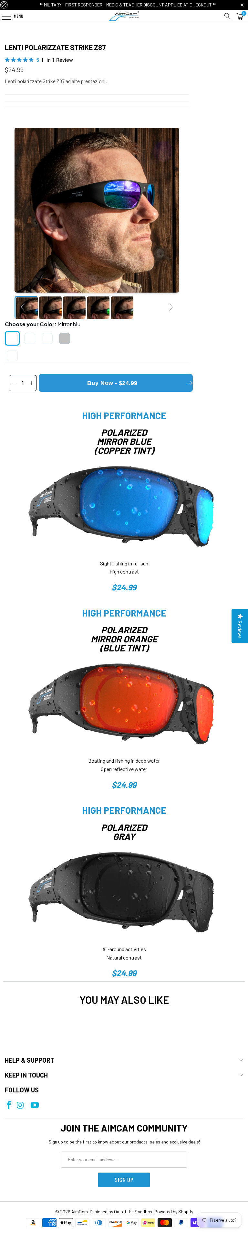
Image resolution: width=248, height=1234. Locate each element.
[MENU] (3, 16)
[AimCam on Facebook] (9, 1105)
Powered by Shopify (173, 1211)
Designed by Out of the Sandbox (121, 1211)
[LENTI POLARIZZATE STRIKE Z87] (50, 307)
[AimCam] (124, 16)
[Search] (227, 16)
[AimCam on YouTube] (34, 1105)
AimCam (79, 1211)
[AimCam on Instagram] (20, 1105)
